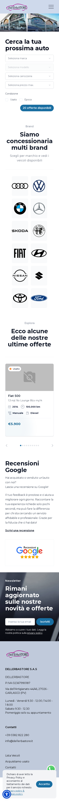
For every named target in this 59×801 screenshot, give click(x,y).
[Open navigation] (51, 6)
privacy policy (34, 633)
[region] (29, 405)
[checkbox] (6, 99)
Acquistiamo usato (17, 761)
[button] (6, 794)
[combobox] (29, 58)
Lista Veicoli (12, 755)
